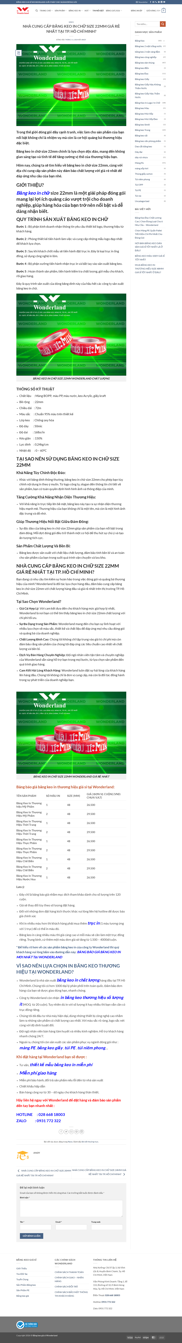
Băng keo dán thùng (144, 62)
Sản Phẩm (60, 10)
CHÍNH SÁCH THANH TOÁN (69, 1272)
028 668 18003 (112, 1295)
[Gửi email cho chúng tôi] (153, 2)
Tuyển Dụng (22, 1279)
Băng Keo (139, 40)
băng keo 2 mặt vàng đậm (147, 51)
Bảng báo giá (22, 1295)
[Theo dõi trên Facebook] (150, 2)
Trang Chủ (45, 10)
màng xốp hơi (141, 168)
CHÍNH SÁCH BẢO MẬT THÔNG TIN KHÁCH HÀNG (71, 1294)
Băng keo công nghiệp (145, 57)
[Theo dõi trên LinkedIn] (161, 2)
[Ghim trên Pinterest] (76, 1131)
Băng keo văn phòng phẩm (148, 141)
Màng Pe (139, 162)
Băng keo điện (142, 68)
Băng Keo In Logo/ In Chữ (147, 102)
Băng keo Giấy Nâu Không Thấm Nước (148, 86)
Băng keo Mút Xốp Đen (146, 119)
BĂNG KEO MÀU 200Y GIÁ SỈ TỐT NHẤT (150, 257)
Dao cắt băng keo (143, 146)
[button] (142, 2)
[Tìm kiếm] (37, 10)
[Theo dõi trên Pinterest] (159, 2)
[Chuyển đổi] (164, 40)
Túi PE (138, 190)
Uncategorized (142, 201)
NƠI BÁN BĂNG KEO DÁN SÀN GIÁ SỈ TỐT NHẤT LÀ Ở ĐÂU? (149, 247)
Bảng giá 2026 (113, 10)
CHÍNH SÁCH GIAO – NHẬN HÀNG (69, 1279)
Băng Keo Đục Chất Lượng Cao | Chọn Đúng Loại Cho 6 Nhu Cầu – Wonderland (149, 221)
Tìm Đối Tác (22, 1274)
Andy (84, 40)
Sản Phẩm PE (22, 1290)
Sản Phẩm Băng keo (26, 1284)
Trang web (95, 1222)
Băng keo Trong (142, 130)
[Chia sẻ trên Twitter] (66, 1131)
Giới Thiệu (21, 1268)
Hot (87, 10)
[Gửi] (163, 24)
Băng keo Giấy (142, 79)
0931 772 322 (108, 1301)
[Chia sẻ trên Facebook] (61, 1131)
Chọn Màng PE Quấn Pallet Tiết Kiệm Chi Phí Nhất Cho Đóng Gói (148, 234)
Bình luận (25, 1197)
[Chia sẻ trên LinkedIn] (81, 1131)
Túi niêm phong (142, 179)
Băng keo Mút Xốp (144, 113)
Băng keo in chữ (33, 193)
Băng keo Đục (141, 73)
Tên (22, 1222)
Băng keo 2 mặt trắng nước (148, 46)
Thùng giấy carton (144, 173)
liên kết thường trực (90, 1142)
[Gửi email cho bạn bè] (71, 1131)
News (71, 22)
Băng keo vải (141, 135)
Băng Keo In (75, 10)
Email (59, 1222)
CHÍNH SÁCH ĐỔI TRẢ (66, 1286)
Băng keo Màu (142, 108)
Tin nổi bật (98, 10)
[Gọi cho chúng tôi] (156, 2)
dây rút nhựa (141, 157)
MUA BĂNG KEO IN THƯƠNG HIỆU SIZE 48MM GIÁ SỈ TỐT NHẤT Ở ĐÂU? (149, 268)
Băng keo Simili (142, 124)
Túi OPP (139, 184)
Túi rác (138, 195)
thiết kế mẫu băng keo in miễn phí (61, 1064)
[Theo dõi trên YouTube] (164, 2)
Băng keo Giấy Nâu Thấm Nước (147, 95)
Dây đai (138, 152)
